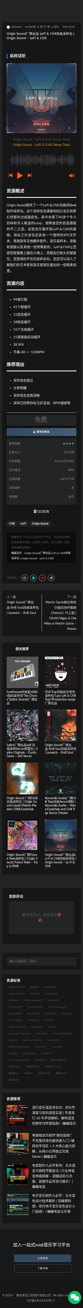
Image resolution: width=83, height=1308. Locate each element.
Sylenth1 (53, 1040)
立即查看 (42, 1258)
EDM (14, 1000)
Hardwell (15, 1014)
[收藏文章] (24, 578)
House (67, 1014)
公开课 (40, 1060)
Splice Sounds (32, 1040)
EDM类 (32, 27)
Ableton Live (17, 987)
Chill (12, 523)
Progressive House (20, 1033)
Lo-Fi (49, 1020)
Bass (34, 987)
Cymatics (50, 987)
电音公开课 (58, 1060)
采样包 (44, 1073)
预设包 (14, 1080)
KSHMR (33, 1020)
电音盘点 (15, 1067)
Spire (13, 1040)
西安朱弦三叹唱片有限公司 (33, 1295)
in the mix (15, 1020)
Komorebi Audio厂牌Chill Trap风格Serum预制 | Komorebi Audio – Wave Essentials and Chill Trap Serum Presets (60, 806)
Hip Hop (33, 1014)
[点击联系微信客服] (75, 1297)
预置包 (61, 1073)
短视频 (14, 1073)
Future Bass (35, 1007)
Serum (42, 1033)
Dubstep (51, 994)
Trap (13, 1053)
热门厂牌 (45, 27)
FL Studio (15, 1007)
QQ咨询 (42, 511)
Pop (52, 1027)
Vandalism (29, 1053)
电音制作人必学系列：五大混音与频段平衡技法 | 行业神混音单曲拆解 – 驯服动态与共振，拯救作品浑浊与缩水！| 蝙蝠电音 (53, 1176)
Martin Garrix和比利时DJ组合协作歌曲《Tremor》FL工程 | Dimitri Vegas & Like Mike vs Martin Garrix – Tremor (60, 616)
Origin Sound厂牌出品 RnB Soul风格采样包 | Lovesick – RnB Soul (23, 608)
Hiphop (50, 1014)
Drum (35, 994)
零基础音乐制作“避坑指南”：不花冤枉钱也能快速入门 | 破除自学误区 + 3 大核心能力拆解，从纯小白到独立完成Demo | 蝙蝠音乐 (53, 1146)
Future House (57, 1007)
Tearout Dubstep (19, 1047)
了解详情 (42, 1268)
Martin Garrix (17, 1027)
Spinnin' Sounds (63, 1033)
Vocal (46, 1053)
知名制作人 (53, 1067)
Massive (37, 1027)
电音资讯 (33, 1067)
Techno (40, 1047)
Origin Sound (40, 523)
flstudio (53, 1000)
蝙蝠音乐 (16, 553)
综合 (56, 27)
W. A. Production (19, 1060)
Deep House (17, 994)
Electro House (33, 1000)
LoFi (23, 523)
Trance (57, 1047)
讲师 (29, 1073)
